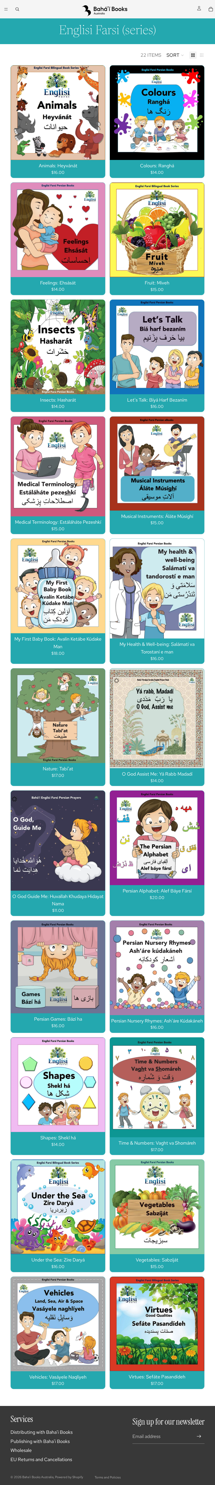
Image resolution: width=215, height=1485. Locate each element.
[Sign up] (199, 1436)
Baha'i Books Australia (37, 1477)
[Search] (17, 9)
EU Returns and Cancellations (41, 1459)
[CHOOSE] (97, 152)
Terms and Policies (108, 1477)
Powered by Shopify (69, 1477)
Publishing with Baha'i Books (40, 1441)
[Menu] (6, 9)
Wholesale (21, 1450)
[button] (175, 55)
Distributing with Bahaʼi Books (41, 1432)
